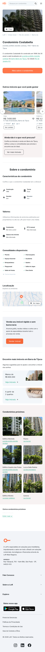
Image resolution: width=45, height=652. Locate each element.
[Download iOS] (28, 609)
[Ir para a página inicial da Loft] (5, 3)
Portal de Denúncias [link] (10, 617)
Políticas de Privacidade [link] (11, 622)
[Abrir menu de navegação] (41, 3)
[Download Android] (11, 609)
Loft (4, 35)
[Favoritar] (33, 118)
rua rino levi (27, 441)
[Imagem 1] (19, 112)
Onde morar (12, 35)
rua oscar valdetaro (9, 498)
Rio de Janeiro (24, 35)
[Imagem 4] (23, 112)
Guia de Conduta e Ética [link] (11, 631)
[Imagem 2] (20, 112)
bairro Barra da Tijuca (18, 59)
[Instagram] (15, 646)
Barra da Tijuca (37, 35)
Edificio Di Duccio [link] (8, 513)
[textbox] (23, 3)
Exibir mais (6, 516)
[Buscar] (35, 3)
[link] (14, 152)
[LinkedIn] (22, 646)
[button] (22, 299)
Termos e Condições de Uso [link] (13, 626)
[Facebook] (29, 646)
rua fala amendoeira (29, 469)
